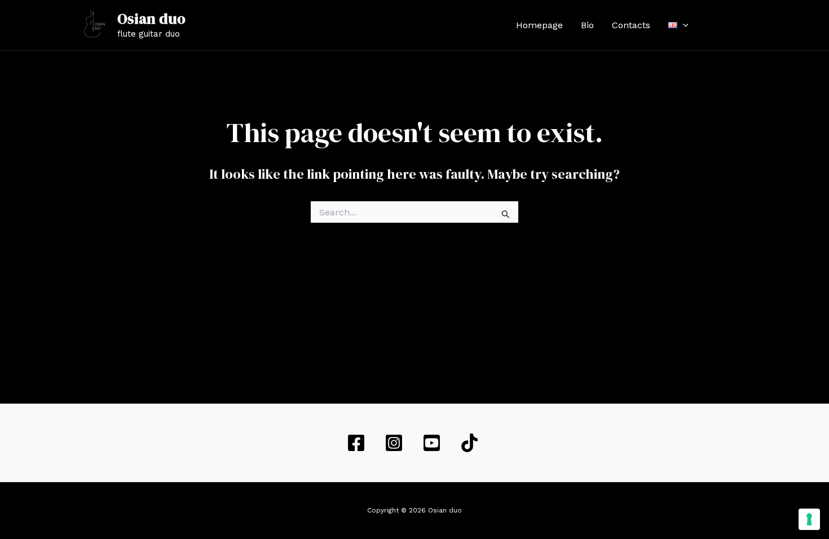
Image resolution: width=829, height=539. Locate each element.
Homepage (539, 25)
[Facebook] (714, 25)
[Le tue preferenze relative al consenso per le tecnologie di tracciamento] (809, 519)
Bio (587, 25)
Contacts (631, 25)
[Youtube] (748, 25)
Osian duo (151, 18)
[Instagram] (731, 25)
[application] (683, 25)
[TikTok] (471, 443)
